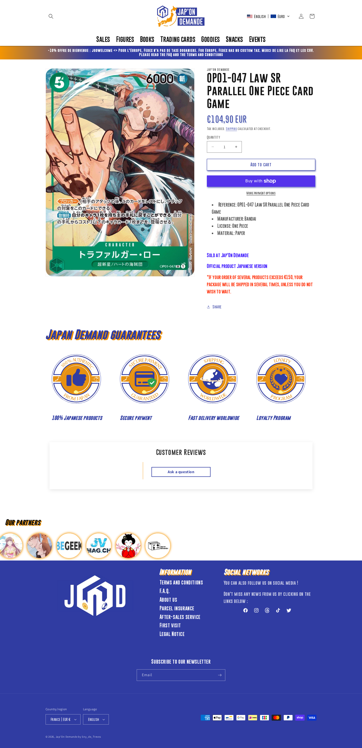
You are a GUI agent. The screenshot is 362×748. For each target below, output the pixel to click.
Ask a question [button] (181, 471)
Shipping (231, 129)
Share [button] (217, 306)
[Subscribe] (219, 675)
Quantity (213, 137)
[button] (51, 16)
